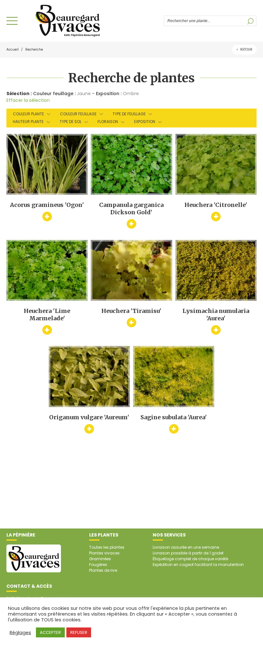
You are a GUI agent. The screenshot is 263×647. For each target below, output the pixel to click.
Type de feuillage (129, 114)
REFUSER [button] (78, 632)
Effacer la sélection (28, 100)
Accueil (12, 49)
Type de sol (70, 121)
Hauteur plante (28, 121)
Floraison (108, 121)
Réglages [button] (20, 632)
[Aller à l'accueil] (67, 21)
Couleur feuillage (78, 114)
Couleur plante (28, 114)
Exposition (144, 121)
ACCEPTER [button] (50, 632)
